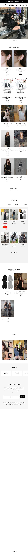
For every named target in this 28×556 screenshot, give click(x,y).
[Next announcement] (26, 1)
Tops (9, 204)
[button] (2, 5)
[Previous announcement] (1, 1)
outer (16, 204)
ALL (3, 204)
